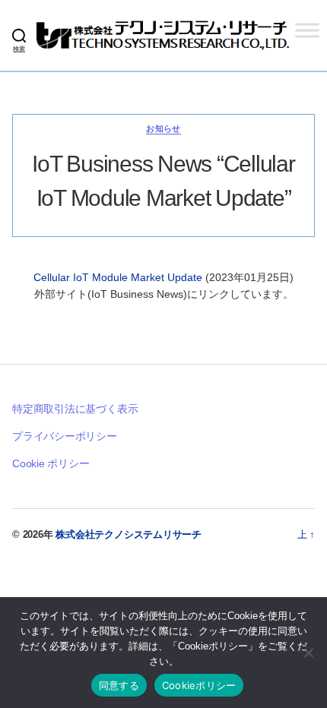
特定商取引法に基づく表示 (75, 409)
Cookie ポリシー (51, 463)
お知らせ (163, 128)
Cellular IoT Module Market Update (119, 277)
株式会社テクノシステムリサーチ (129, 534)
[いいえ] (308, 652)
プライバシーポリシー (64, 436)
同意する (119, 685)
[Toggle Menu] (307, 30)
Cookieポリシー (199, 685)
